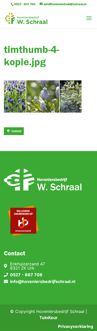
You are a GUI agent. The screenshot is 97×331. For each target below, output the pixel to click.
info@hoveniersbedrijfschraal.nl (42, 281)
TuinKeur (48, 317)
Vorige (13, 130)
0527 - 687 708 (26, 274)
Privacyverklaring (75, 326)
